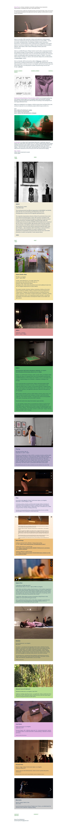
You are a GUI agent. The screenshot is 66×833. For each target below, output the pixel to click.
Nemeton (18, 640)
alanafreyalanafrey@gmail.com (21, 820)
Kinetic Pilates (19, 58)
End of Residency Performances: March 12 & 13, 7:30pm (29, 372)
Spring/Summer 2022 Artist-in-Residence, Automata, (28, 370)
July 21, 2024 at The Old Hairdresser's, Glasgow (25, 113)
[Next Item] (50, 182)
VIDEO (17, 235)
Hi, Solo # (24, 500)
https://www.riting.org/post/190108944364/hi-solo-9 (32, 544)
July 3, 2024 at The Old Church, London (23, 110)
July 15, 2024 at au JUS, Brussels (21, 111)
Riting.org (39, 61)
